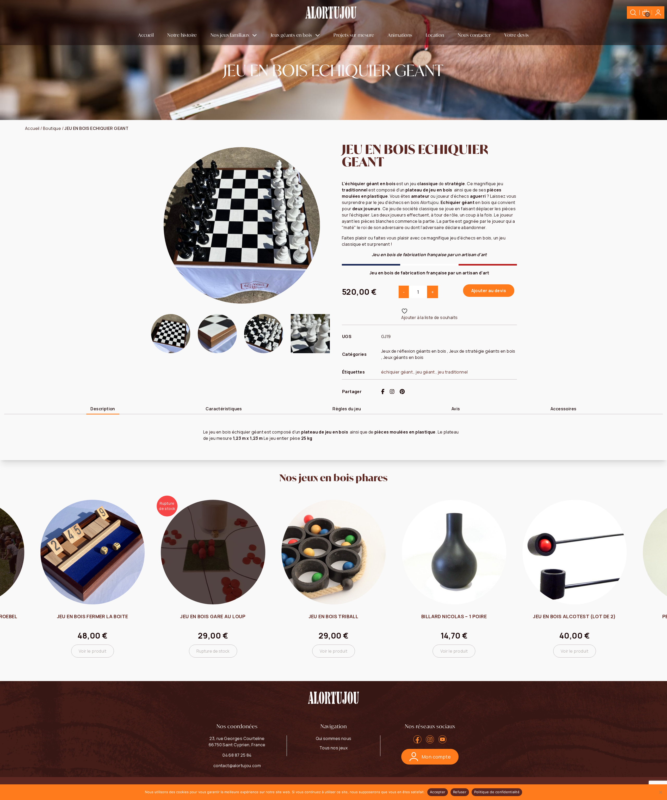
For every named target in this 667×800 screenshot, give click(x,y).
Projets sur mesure (354, 35)
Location (435, 35)
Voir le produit (213, 651)
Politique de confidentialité (497, 792)
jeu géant (425, 372)
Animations (400, 35)
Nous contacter (474, 35)
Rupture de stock (92, 651)
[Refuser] (660, 792)
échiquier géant (397, 372)
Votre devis (516, 35)
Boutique (52, 128)
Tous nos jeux (333, 748)
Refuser (459, 792)
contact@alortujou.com (237, 765)
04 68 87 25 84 (237, 755)
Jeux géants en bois (291, 35)
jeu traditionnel (453, 372)
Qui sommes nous (333, 738)
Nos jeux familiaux (230, 35)
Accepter (437, 792)
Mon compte (436, 757)
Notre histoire (182, 35)
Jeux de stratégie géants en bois (482, 351)
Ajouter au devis (488, 290)
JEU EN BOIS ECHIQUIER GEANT (96, 128)
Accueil (146, 35)
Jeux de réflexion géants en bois (413, 351)
